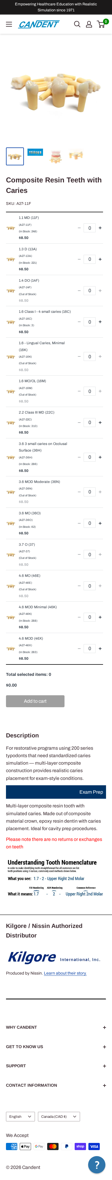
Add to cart (35, 701)
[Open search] (77, 24)
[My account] (89, 24)
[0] (101, 24)
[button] (96, 1164)
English (15, 1116)
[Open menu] (9, 24)
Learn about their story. (65, 973)
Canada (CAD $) (54, 1116)
